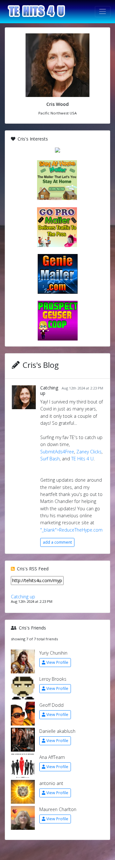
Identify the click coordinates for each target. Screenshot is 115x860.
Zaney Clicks (89, 452)
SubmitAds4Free (57, 452)
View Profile (57, 662)
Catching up (49, 390)
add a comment (57, 542)
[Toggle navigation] (103, 11)
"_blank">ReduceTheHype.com (71, 530)
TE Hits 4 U (82, 459)
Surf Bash (50, 459)
